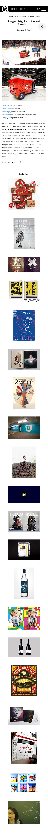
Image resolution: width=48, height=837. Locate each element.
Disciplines (14, 9)
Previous (20, 30)
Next (29, 30)
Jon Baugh (6, 111)
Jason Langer (7, 115)
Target (4, 118)
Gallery (22, 9)
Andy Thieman (8, 108)
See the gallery (10, 162)
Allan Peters (7, 105)
